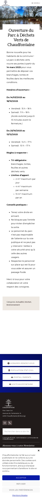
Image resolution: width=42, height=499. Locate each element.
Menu (37, 3)
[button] (39, 450)
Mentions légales (19, 495)
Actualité (20, 302)
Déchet (28, 302)
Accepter (21, 478)
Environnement (13, 305)
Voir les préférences (21, 490)
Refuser (21, 484)
